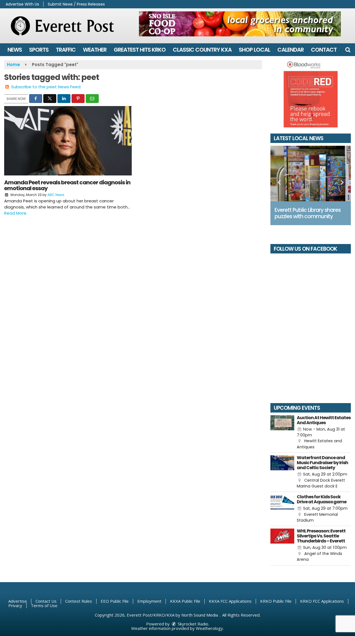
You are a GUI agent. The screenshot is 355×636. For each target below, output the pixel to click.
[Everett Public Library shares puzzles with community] (310, 173)
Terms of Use (44, 605)
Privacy (15, 605)
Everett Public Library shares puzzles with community (308, 213)
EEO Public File (115, 601)
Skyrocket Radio (192, 624)
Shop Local (254, 50)
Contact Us (46, 601)
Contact (324, 50)
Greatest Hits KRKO (140, 50)
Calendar (290, 50)
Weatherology (209, 628)
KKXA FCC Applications (230, 601)
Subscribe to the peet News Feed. (46, 87)
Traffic (66, 50)
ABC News (55, 194)
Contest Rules (78, 601)
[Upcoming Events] (282, 432)
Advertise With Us (22, 4)
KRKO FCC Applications (322, 601)
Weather (94, 50)
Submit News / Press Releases (76, 4)
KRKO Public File (275, 601)
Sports (39, 50)
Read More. (15, 213)
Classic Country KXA (202, 50)
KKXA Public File (185, 601)
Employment (149, 601)
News (14, 50)
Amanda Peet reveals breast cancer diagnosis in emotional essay (67, 185)
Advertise (17, 601)
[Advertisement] (240, 23)
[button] (348, 50)
